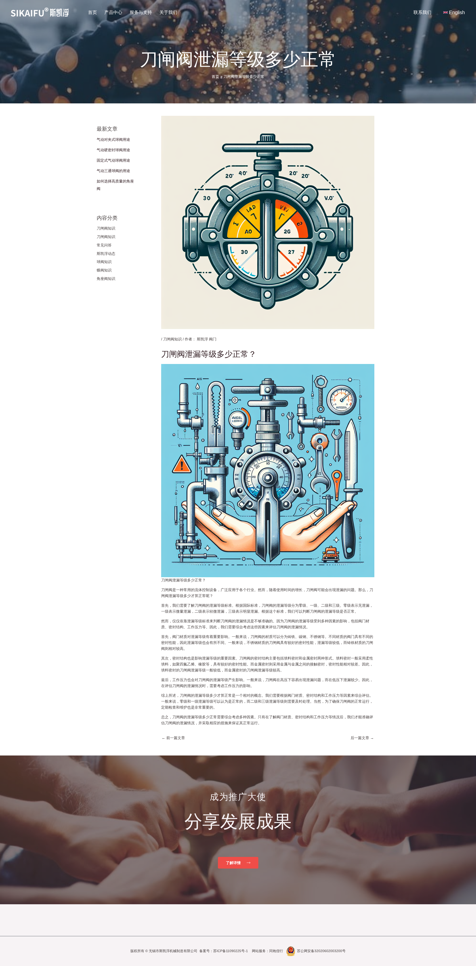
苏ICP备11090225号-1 (230, 951)
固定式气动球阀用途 (113, 160)
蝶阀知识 (104, 270)
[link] (454, 12)
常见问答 (104, 245)
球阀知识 (104, 262)
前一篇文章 (173, 738)
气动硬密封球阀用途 (113, 150)
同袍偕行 (276, 951)
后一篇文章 (362, 738)
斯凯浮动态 (106, 253)
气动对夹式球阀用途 (113, 139)
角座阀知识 (106, 278)
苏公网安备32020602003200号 (321, 951)
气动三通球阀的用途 (113, 171)
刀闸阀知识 (106, 228)
